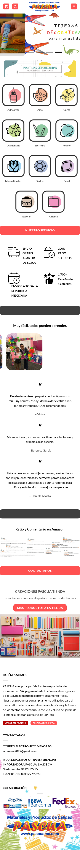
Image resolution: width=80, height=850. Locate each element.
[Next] (74, 354)
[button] (6, 7)
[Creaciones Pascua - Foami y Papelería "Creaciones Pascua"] (44, 6)
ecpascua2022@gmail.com (19, 751)
